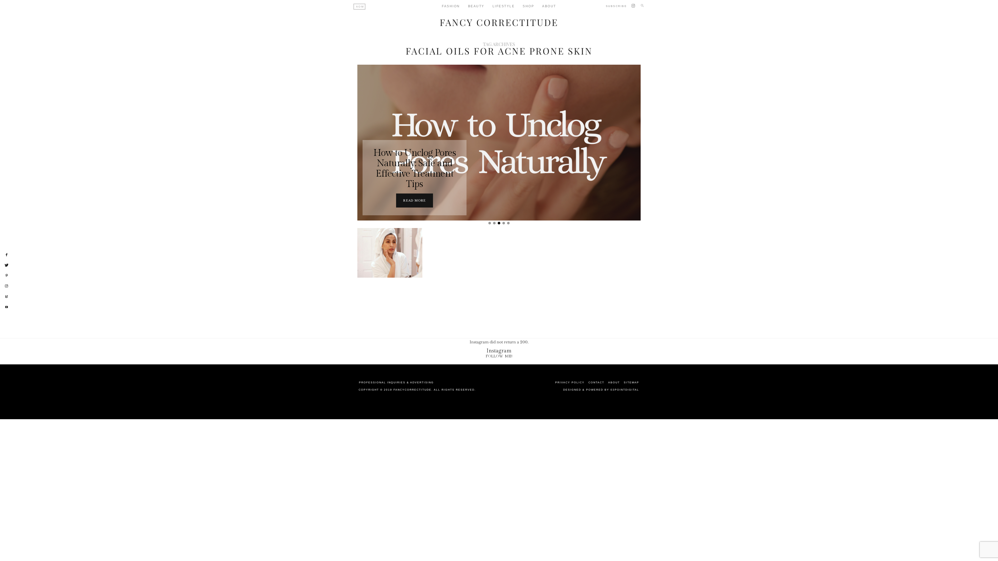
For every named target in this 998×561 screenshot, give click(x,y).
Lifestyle (504, 6)
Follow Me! (499, 356)
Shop (528, 6)
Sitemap (631, 382)
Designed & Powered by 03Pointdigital (601, 389)
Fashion (451, 6)
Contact (596, 382)
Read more (414, 200)
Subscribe (616, 6)
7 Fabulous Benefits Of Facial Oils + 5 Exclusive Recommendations (390, 272)
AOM (360, 6)
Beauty (476, 6)
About (549, 6)
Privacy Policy (570, 382)
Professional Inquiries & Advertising (396, 382)
